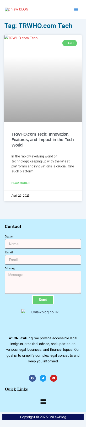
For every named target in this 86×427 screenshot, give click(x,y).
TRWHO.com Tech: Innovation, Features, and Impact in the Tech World (42, 139)
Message (10, 268)
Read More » (20, 183)
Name (9, 236)
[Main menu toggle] (76, 9)
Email (9, 252)
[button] (43, 402)
